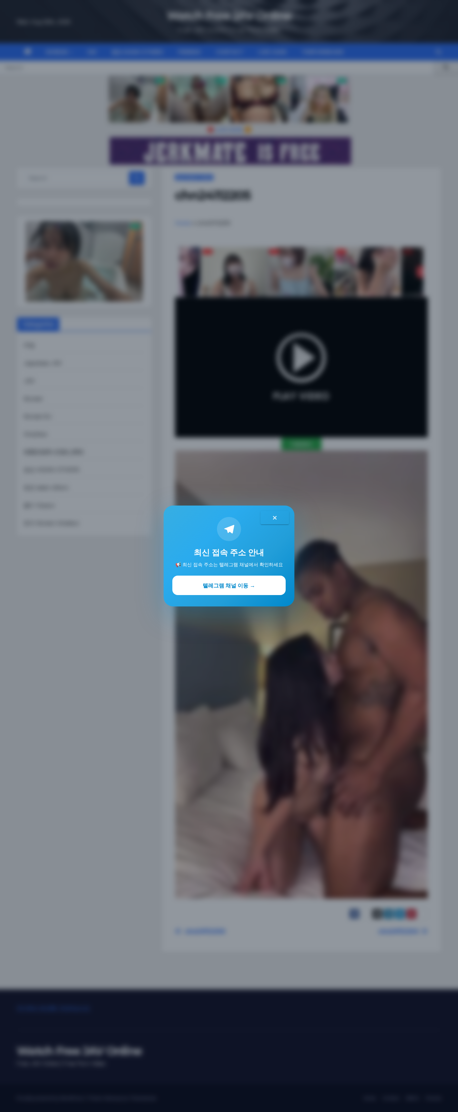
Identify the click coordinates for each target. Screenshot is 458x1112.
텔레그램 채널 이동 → (229, 585)
